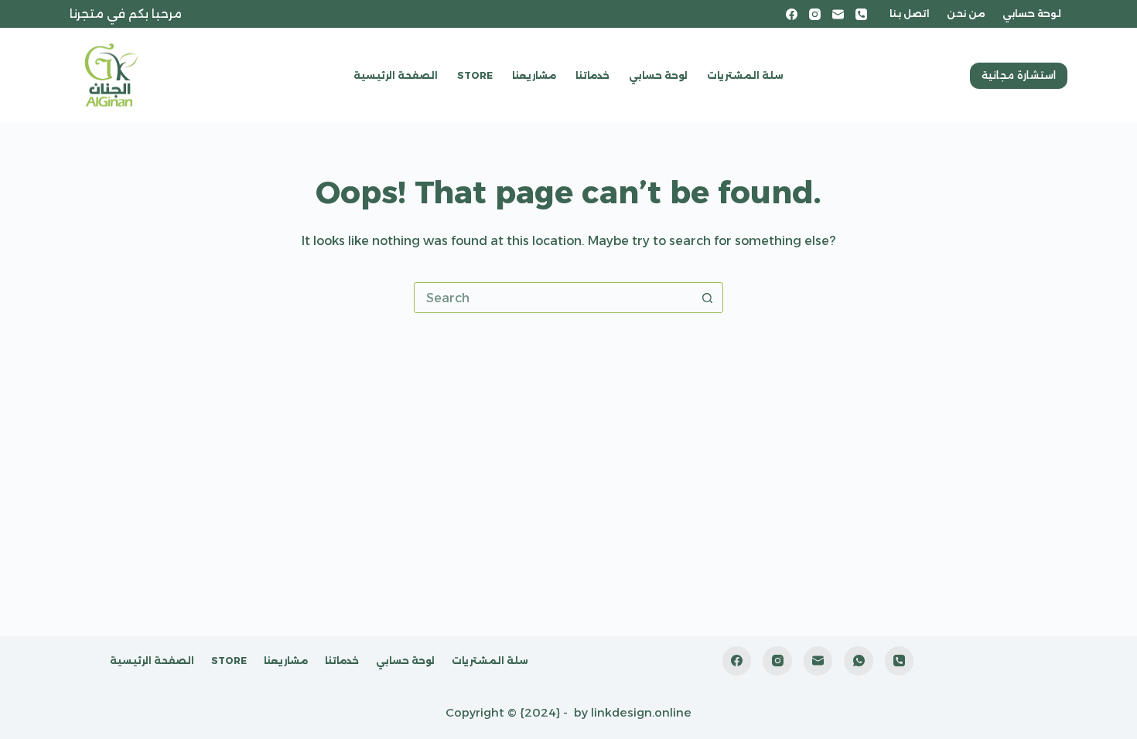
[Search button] (706, 297)
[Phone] (861, 14)
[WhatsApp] (858, 661)
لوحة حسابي (1031, 13)
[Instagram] (815, 14)
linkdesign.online (641, 712)
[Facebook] (791, 14)
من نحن (966, 13)
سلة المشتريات (745, 75)
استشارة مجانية (1019, 75)
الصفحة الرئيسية (395, 75)
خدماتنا (592, 75)
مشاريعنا (534, 75)
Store (475, 75)
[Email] (838, 14)
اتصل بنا (909, 13)
